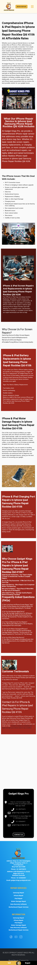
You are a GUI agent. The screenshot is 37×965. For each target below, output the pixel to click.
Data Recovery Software (18, 904)
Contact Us (18, 835)
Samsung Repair (18, 893)
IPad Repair (18, 898)
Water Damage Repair (18, 901)
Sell (9, 963)
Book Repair (21, 6)
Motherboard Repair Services (18, 907)
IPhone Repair (18, 895)
